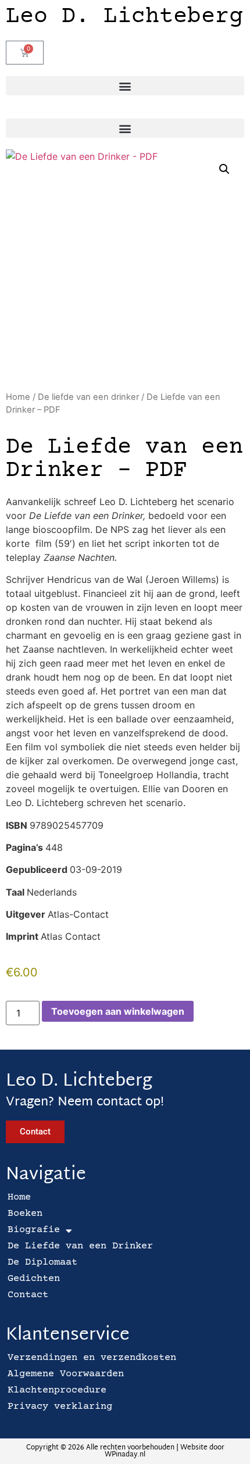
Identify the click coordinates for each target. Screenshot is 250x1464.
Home (18, 397)
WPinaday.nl (125, 1454)
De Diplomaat (42, 1262)
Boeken (25, 1213)
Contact (28, 1295)
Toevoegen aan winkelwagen (117, 1011)
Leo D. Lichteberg (124, 17)
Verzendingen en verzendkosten (92, 1357)
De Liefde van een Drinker (80, 1246)
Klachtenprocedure (57, 1390)
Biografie (34, 1230)
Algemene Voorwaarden (66, 1374)
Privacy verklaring (60, 1406)
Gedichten (34, 1278)
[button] (125, 85)
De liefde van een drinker (88, 397)
